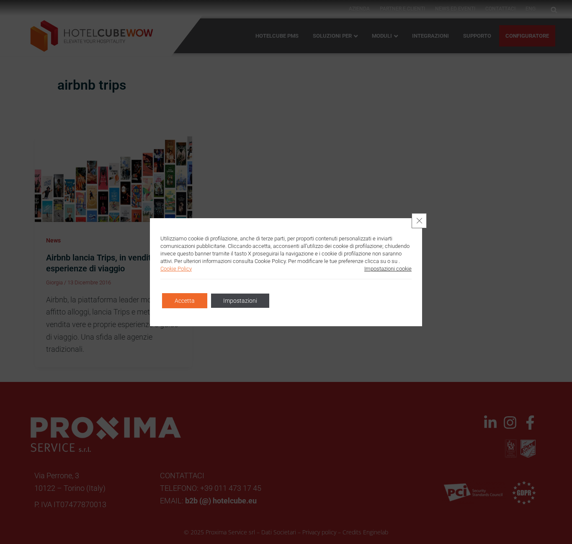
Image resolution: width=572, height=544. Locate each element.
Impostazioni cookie (388, 269)
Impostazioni (240, 300)
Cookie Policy (176, 269)
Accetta (185, 300)
